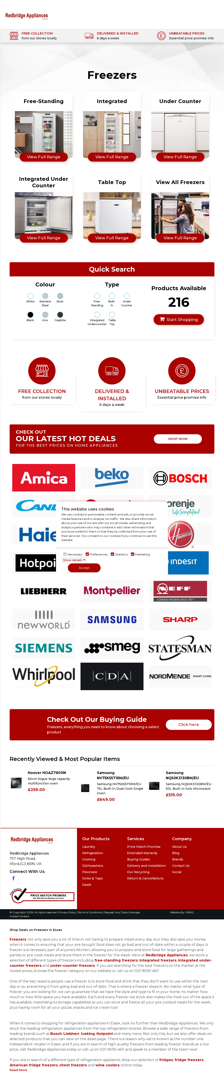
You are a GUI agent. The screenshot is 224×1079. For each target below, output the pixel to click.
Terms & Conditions (90, 912)
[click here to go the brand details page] (43, 478)
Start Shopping (182, 319)
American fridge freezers (34, 1065)
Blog (175, 853)
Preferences (99, 554)
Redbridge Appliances (167, 955)
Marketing (142, 554)
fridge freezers (189, 1060)
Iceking (88, 1034)
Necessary (75, 554)
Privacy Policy (67, 912)
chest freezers (73, 1065)
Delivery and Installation (146, 866)
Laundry (88, 847)
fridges (166, 1060)
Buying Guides (138, 859)
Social (176, 872)
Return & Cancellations (145, 878)
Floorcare (89, 872)
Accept (84, 568)
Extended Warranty (142, 853)
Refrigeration (92, 853)
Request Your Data (116, 912)
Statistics (121, 554)
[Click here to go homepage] (26, 13)
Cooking (88, 859)
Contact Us (181, 866)
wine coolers (107, 1065)
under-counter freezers (72, 966)
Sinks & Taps (92, 878)
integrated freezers (158, 960)
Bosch (56, 1034)
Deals (86, 885)
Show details (72, 560)
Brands (177, 859)
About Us (179, 847)
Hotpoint (104, 1034)
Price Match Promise (144, 847)
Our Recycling (138, 872)
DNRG (190, 912)
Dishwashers (92, 866)
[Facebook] (13, 878)
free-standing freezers (116, 960)
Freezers (18, 939)
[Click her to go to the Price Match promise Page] (42, 895)
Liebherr (71, 1034)
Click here (188, 724)
